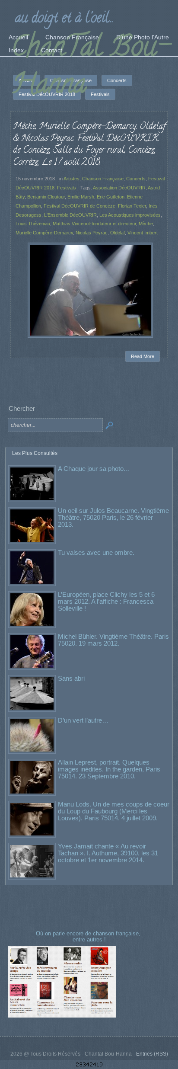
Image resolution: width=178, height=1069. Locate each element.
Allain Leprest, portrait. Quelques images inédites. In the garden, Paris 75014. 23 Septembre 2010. (109, 769)
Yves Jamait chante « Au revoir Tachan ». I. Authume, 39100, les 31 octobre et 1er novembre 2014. (108, 853)
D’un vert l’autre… (83, 720)
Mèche (146, 223)
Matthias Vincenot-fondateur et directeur (94, 223)
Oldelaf (117, 232)
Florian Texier (132, 205)
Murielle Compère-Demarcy (44, 232)
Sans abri (71, 678)
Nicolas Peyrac (92, 232)
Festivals (66, 187)
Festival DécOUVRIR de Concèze (79, 205)
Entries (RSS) (152, 1054)
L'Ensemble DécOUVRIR (70, 215)
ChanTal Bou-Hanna (90, 68)
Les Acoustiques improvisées (130, 215)
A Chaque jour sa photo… (94, 468)
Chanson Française (103, 178)
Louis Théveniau (33, 223)
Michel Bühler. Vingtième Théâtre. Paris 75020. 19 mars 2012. (113, 640)
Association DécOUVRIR (119, 187)
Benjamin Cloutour (46, 196)
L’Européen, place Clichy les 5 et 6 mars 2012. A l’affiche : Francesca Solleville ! (106, 601)
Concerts (136, 178)
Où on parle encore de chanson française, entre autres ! (89, 936)
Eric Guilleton (110, 196)
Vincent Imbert (142, 232)
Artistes (71, 178)
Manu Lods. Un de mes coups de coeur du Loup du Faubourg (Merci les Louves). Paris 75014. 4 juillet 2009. (113, 811)
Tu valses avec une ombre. (96, 552)
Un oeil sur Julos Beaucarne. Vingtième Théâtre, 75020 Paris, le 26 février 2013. (113, 517)
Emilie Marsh (80, 196)
